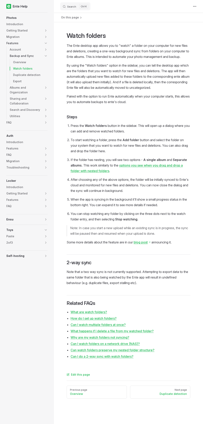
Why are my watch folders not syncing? (100, 337)
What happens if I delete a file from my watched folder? (112, 331)
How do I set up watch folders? (94, 318)
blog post (141, 242)
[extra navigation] (194, 6)
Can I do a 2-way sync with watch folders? (102, 356)
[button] (27, 18)
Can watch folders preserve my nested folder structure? (112, 350)
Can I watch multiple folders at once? (98, 325)
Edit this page (80, 374)
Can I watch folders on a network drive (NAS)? (105, 344)
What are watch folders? (89, 312)
